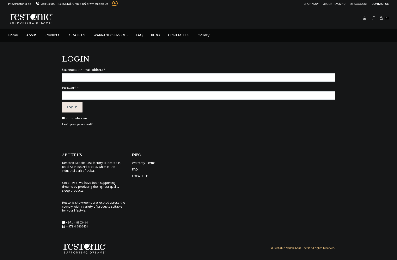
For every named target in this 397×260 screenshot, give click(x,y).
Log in (72, 107)
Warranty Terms (143, 163)
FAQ (135, 169)
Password (77, 88)
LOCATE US (140, 176)
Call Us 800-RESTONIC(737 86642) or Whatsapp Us (74, 4)
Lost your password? (77, 124)
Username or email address (90, 70)
